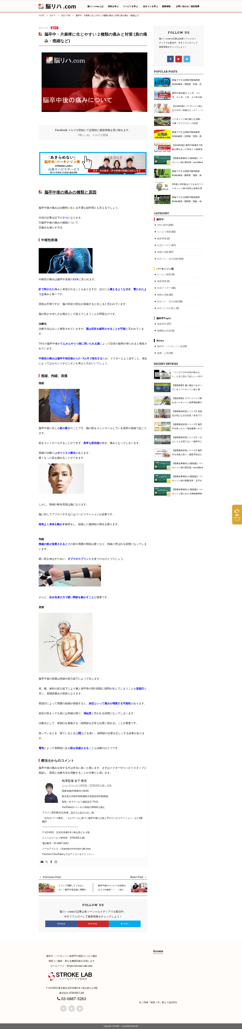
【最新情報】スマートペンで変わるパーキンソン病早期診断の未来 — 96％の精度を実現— (187, 402)
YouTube (93, 924)
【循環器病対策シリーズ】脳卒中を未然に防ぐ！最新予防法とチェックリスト (187, 454)
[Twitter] (46, 862)
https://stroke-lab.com (80, 965)
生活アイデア (164, 245)
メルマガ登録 (100, 135)
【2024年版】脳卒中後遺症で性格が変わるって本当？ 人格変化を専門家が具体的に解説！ (187, 149)
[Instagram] (55, 862)
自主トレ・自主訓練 (167, 258)
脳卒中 (53, 15)
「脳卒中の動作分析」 (80, 812)
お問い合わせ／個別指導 (187, 6)
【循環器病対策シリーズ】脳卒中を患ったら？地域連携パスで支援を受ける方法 (187, 428)
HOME (42, 15)
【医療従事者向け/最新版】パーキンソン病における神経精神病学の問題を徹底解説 (187, 493)
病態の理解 (66, 15)
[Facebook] (51, 862)
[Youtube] (41, 862)
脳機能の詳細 (164, 330)
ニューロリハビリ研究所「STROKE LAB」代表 (86, 785)
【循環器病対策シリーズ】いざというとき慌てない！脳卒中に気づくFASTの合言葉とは (187, 441)
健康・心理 (163, 353)
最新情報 (161, 238)
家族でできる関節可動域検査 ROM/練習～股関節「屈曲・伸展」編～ (187, 201)
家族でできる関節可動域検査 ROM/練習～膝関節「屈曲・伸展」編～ (187, 175)
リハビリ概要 (164, 231)
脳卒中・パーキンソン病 (170, 346)
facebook (61, 924)
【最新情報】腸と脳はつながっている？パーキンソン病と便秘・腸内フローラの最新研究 (187, 389)
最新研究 (161, 323)
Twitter (125, 924)
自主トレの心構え (166, 308)
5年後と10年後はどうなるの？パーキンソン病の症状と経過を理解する (187, 188)
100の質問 (162, 224)
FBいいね (84, 135)
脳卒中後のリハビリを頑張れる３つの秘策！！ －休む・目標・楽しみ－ (112, 889)
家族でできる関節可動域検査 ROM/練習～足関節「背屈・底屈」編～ (187, 136)
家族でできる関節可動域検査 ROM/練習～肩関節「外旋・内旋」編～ (187, 84)
